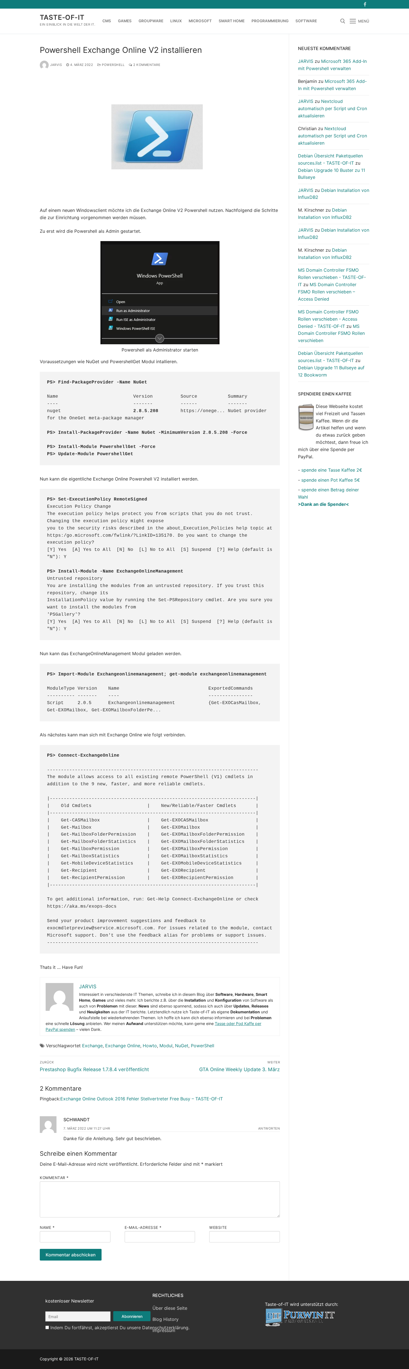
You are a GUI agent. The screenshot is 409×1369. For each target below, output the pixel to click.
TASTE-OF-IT (62, 17)
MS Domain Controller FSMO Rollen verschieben (331, 333)
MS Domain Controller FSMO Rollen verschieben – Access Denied (327, 292)
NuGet (181, 1045)
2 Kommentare (146, 65)
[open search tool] (342, 21)
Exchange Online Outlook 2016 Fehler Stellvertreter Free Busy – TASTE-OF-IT (141, 1098)
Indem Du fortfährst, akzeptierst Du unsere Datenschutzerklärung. (119, 1327)
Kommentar (54, 1177)
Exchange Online (122, 1045)
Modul (166, 1045)
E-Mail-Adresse (143, 1227)
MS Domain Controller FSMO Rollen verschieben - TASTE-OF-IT (332, 277)
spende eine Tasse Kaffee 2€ (331, 470)
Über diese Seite (169, 1308)
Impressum (163, 1330)
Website (218, 1227)
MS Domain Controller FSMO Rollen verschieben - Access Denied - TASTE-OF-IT (328, 319)
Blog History (165, 1319)
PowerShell (112, 65)
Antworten (269, 1128)
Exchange (92, 1045)
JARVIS (56, 65)
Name (47, 1227)
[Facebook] (365, 4)
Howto (150, 1045)
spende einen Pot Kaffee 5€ (330, 480)
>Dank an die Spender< (323, 504)
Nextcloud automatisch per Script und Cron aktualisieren (332, 108)
